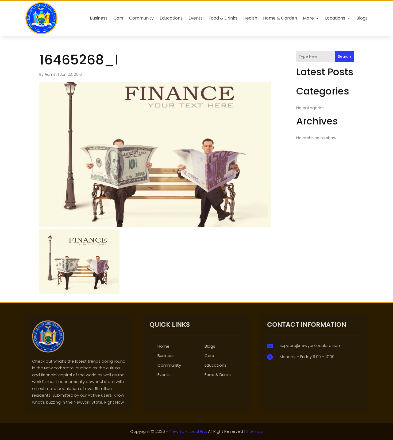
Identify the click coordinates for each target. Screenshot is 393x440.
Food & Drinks (223, 18)
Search (344, 56)
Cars (118, 18)
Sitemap (254, 431)
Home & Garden (280, 18)
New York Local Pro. (188, 431)
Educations (171, 18)
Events (195, 18)
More (308, 18)
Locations (335, 18)
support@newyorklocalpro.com (310, 345)
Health (250, 18)
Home (163, 346)
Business (98, 18)
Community (141, 18)
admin (51, 74)
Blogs (362, 18)
